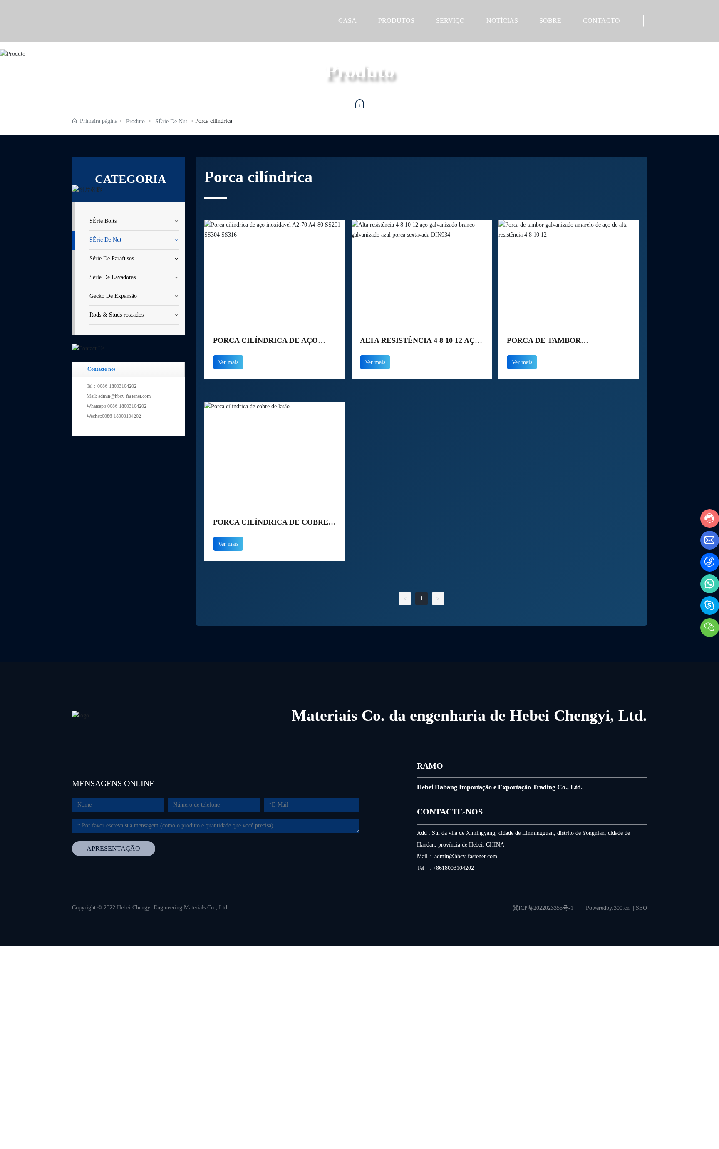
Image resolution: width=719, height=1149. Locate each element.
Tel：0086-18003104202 (111, 386)
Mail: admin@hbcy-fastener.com (119, 396)
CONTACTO (601, 20)
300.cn (622, 908)
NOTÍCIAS (502, 20)
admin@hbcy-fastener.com (465, 856)
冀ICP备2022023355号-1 (543, 908)
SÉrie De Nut (171, 121)
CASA (347, 20)
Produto (135, 121)
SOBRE (550, 20)
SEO (641, 908)
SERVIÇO (450, 20)
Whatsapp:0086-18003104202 (116, 406)
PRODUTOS (396, 20)
